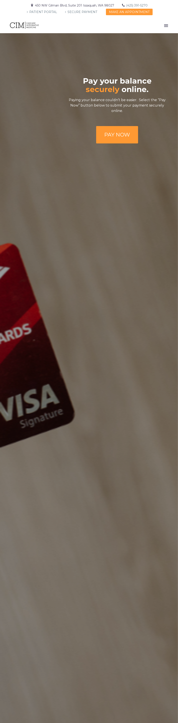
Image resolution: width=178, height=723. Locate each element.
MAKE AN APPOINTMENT (129, 12)
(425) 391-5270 (137, 5)
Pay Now (117, 134)
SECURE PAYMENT (82, 12)
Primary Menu (166, 25)
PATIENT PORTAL (43, 12)
